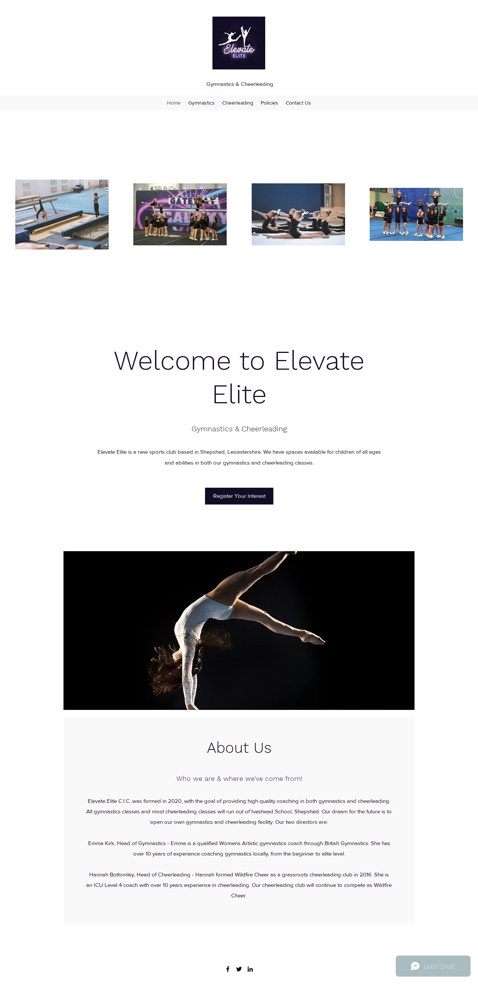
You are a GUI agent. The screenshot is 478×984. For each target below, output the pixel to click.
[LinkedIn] (250, 969)
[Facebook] (228, 969)
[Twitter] (239, 969)
